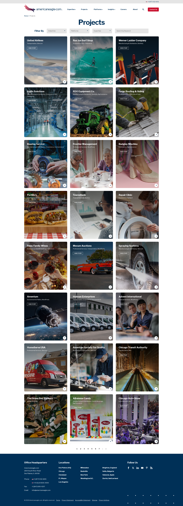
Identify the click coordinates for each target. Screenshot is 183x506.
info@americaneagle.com (41, 490)
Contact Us (153, 9)
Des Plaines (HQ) (65, 468)
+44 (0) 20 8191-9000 (41, 483)
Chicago (62, 471)
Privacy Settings (104, 500)
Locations (64, 462)
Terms (58, 500)
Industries (52, 31)
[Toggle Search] (143, 9)
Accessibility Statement (82, 500)
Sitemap (94, 500)
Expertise (97, 31)
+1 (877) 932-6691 (153, 1)
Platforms (74, 31)
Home (26, 16)
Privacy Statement (68, 500)
